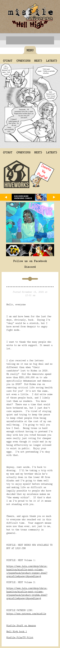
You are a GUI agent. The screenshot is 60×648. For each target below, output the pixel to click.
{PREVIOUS (23, 60)
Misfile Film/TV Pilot (19, 637)
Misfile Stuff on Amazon (21, 625)
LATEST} (51, 60)
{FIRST (7, 60)
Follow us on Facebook (30, 261)
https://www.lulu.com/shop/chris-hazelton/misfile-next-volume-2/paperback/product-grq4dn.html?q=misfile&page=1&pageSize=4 (26, 593)
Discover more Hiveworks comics (23, 197)
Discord (30, 267)
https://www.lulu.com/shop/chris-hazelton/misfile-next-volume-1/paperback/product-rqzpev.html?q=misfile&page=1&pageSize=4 (26, 571)
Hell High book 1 (16, 631)
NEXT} (38, 60)
